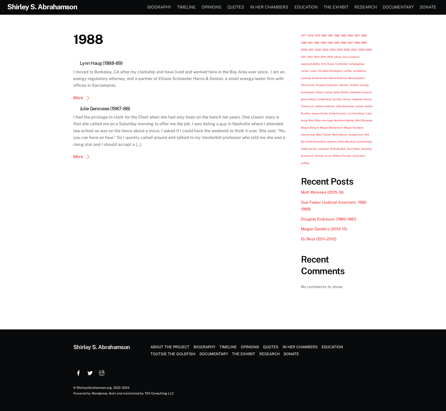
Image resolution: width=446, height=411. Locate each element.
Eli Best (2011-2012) (319, 239)
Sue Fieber (353, 148)
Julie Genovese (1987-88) (105, 108)
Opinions (211, 7)
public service (309, 148)
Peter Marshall (347, 141)
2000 (304, 49)
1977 (304, 35)
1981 (330, 35)
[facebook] (78, 372)
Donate (428, 7)
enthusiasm (308, 92)
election (344, 84)
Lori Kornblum (356, 113)
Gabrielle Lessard (360, 92)
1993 (323, 42)
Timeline (186, 7)
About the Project (169, 347)
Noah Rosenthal (316, 141)
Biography (159, 7)
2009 (368, 49)
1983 (343, 35)
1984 (350, 35)
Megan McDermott (331, 127)
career (305, 70)
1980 (324, 35)
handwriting (324, 99)
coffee (348, 70)
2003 (325, 49)
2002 (318, 49)
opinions (332, 141)
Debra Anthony (338, 78)
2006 (347, 49)
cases (313, 70)
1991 (310, 42)
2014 (317, 56)
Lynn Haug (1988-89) (101, 63)
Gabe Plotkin (341, 92)
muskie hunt (355, 134)
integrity (357, 99)
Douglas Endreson (327, 84)
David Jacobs (320, 78)
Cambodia (341, 63)
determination (356, 78)
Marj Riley (315, 120)
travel (328, 155)
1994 (330, 42)
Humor (347, 99)
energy (364, 84)
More (78, 97)
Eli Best (354, 84)
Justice (359, 106)
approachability (310, 63)
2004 (332, 49)
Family (328, 92)
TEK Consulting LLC (159, 393)
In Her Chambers (269, 7)
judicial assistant (325, 106)
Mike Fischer (323, 134)
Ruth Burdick (338, 148)
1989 (304, 42)
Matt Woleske (364, 120)
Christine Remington (330, 70)
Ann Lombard (351, 56)
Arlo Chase (327, 63)
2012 (310, 56)
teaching (366, 148)
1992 (317, 42)
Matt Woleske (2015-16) (322, 192)
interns (367, 99)
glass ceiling (308, 99)
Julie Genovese (345, 106)
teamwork (307, 155)
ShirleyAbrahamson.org (94, 388)
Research (365, 7)
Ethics (319, 92)
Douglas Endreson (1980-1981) (328, 219)
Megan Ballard (310, 127)
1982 (337, 35)
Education (306, 7)
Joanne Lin (307, 106)
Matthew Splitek (344, 120)
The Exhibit (336, 7)
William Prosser (342, 155)
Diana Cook (308, 84)
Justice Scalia (320, 113)
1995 (337, 42)
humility (337, 99)
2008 (361, 49)
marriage (327, 120)
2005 (340, 49)
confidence (359, 70)
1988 (364, 35)
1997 (350, 42)
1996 (343, 42)
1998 (357, 42)
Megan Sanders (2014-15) (324, 229)
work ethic (359, 155)
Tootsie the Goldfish (172, 354)
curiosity (306, 78)
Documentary (398, 7)
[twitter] (90, 372)
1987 (357, 35)
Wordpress (99, 393)
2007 (354, 49)
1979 (317, 35)
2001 (311, 49)
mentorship (308, 134)
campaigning (356, 63)
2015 (323, 56)
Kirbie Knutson (338, 113)
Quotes (235, 7)
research (323, 148)
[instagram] (102, 372)
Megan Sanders (353, 127)
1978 (310, 35)
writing (305, 162)
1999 (364, 42)
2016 (330, 56)
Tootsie (319, 155)
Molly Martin (339, 134)
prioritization (364, 141)
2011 (303, 56)
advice (338, 56)
